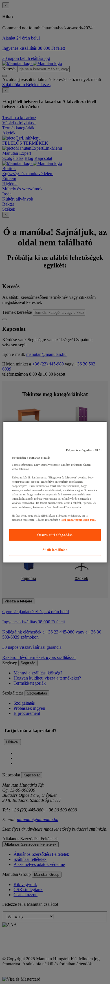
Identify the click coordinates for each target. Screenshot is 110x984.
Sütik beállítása (55, 550)
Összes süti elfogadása (55, 535)
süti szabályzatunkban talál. (78, 519)
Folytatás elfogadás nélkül (84, 450)
